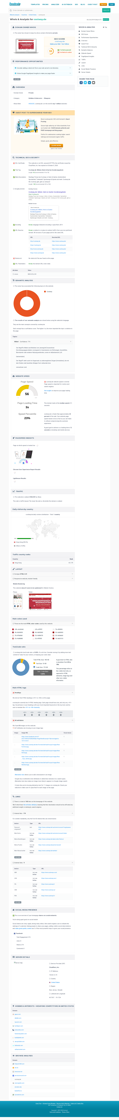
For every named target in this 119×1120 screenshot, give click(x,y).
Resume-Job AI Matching (63, 1103)
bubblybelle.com (19, 1037)
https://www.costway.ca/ (48, 890)
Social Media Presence (88, 69)
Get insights (48, 390)
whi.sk (16, 1067)
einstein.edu (18, 1087)
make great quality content (23, 928)
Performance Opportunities (89, 37)
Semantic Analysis (87, 50)
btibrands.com (19, 1045)
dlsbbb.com (18, 1018)
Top (106, 27)
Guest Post (84, 44)
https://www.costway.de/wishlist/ (47, 850)
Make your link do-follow (59, 44)
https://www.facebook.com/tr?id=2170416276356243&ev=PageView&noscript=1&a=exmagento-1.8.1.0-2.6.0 (40, 739)
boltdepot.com (19, 1026)
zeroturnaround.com (20, 1075)
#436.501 (32, 104)
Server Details (85, 72)
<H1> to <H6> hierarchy (32, 707)
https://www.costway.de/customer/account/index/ (52, 833)
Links (83, 66)
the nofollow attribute (30, 805)
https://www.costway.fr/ (48, 895)
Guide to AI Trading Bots (77, 1103)
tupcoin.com (18, 1022)
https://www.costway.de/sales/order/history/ (51, 839)
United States (55, 982)
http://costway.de (35, 241)
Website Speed (86, 53)
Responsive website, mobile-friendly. (25, 578)
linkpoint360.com (19, 1064)
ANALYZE (106, 10)
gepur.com (18, 1014)
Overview (84, 40)
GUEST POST (93, 4)
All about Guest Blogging (49, 1103)
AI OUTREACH (67, 4)
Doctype (20, 574)
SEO (76, 4)
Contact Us (59, 1107)
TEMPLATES (35, 4)
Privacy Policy (65, 1112)
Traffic (84, 59)
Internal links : (19, 813)
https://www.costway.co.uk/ (49, 872)
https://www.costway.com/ (49, 878)
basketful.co (18, 1090)
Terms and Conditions (55, 1112)
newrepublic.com (19, 1083)
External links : (18, 863)
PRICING (45, 4)
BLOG (83, 4)
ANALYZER (55, 4)
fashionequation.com (21, 1033)
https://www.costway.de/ (59, 241)
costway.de (60, 41)
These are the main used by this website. (33, 623)
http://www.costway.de (36, 249)
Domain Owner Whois (87, 31)
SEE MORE (17, 79)
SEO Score (84, 34)
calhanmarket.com (20, 1049)
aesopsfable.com (19, 1041)
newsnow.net (18, 1071)
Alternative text (19, 775)
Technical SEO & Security (89, 47)
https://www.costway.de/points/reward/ (49, 845)
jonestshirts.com (19, 1094)
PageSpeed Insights (87, 56)
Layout (83, 63)
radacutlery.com (19, 1030)
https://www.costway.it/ (48, 884)
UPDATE (106, 19)
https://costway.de (35, 245)
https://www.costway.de (37, 253)
